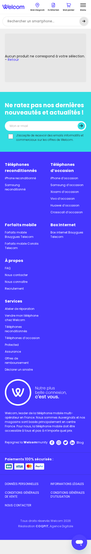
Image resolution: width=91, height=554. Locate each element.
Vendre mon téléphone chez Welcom (21, 317)
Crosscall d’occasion (66, 212)
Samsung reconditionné (15, 187)
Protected (12, 345)
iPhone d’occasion (64, 178)
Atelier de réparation (19, 309)
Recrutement (14, 288)
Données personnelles (22, 484)
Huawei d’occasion (64, 205)
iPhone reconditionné (20, 178)
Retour (13, 59)
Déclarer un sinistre (19, 369)
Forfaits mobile (20, 225)
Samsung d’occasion (66, 185)
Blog (80, 442)
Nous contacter (16, 275)
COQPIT (42, 526)
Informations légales (67, 484)
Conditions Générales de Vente (22, 495)
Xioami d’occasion (64, 192)
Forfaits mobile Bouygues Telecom (19, 234)
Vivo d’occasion (62, 199)
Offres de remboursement (17, 360)
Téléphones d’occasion (62, 167)
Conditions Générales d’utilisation (67, 495)
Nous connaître (16, 282)
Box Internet (63, 225)
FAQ (7, 268)
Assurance (13, 351)
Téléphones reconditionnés (21, 167)
